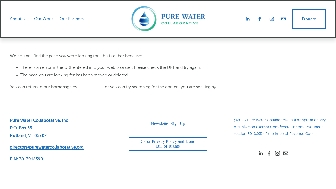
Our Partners (72, 19)
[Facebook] (259, 19)
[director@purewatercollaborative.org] (283, 19)
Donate (309, 19)
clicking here (90, 87)
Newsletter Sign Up (168, 123)
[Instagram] (271, 19)
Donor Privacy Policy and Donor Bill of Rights (168, 143)
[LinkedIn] (247, 19)
